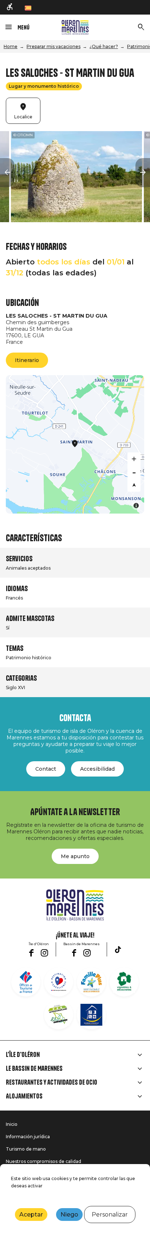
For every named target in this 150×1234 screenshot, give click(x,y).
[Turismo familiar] (91, 982)
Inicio (11, 1124)
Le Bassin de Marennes (34, 1068)
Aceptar (31, 1214)
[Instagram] (44, 952)
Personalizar (110, 1214)
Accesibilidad (97, 769)
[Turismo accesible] (10, 7)
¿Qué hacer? (104, 46)
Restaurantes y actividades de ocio (51, 1082)
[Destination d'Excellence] (58, 982)
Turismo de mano (26, 1149)
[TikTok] (118, 949)
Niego (69, 1214)
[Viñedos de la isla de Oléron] (124, 982)
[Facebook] (31, 952)
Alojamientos (24, 1096)
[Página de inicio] (75, 27)
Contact (45, 769)
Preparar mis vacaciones (53, 46)
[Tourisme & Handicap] (91, 1014)
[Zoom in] (134, 458)
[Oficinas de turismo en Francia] (25, 982)
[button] (7, 172)
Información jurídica (28, 1136)
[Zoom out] (134, 472)
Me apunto (75, 856)
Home (10, 46)
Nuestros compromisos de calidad (43, 1161)
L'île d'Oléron (23, 1055)
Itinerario (27, 360)
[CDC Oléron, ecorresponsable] (58, 1014)
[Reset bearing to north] (134, 485)
